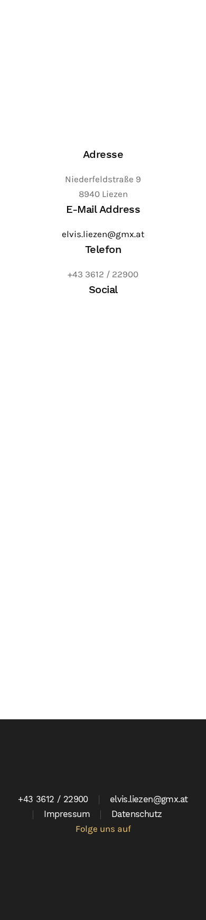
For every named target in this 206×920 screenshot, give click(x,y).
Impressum (67, 814)
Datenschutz (136, 814)
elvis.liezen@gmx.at (103, 234)
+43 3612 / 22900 (53, 799)
